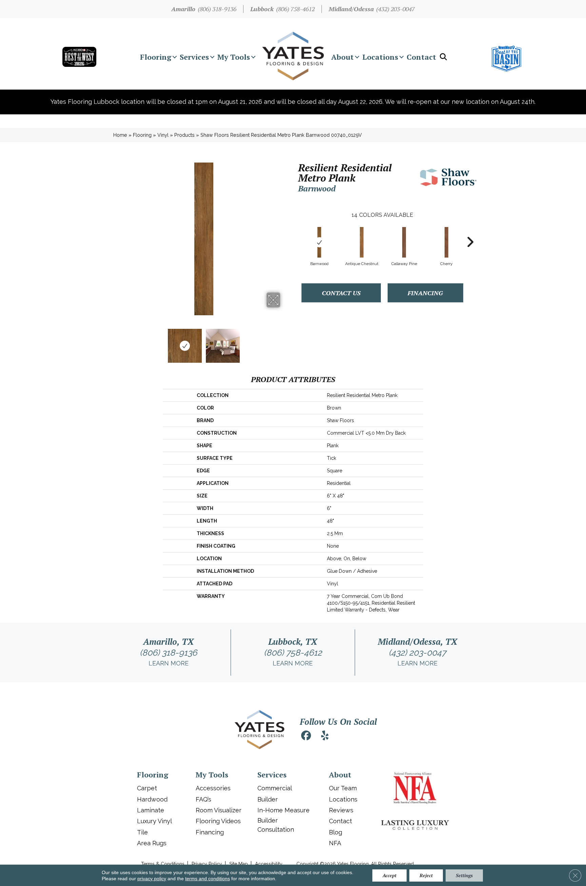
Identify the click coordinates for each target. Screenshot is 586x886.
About (342, 57)
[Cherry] (446, 242)
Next (284, 342)
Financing (425, 293)
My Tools (233, 57)
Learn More (169, 663)
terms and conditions (207, 878)
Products (184, 135)
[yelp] (325, 736)
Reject (426, 875)
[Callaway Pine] (404, 242)
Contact (421, 57)
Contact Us (341, 293)
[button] (174, 57)
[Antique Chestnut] (362, 242)
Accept (389, 875)
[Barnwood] (319, 242)
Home (120, 135)
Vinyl (163, 135)
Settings (464, 875)
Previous (122, 342)
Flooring (155, 57)
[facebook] (306, 736)
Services (194, 57)
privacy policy (151, 878)
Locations (380, 57)
